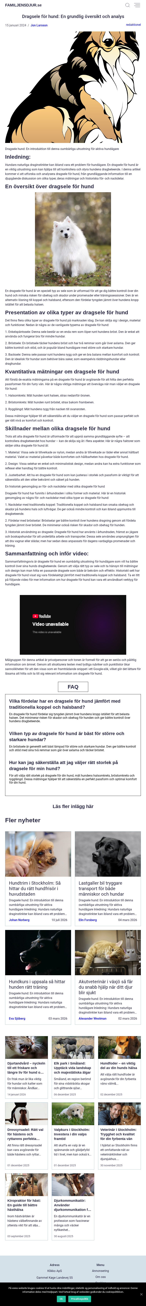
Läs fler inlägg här (73, 806)
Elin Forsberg (88, 920)
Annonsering (100, 1271)
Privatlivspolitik (79, 1298)
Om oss (100, 1277)
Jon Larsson (39, 25)
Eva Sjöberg (17, 1018)
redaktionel (133, 25)
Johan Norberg (19, 920)
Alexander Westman (92, 1018)
